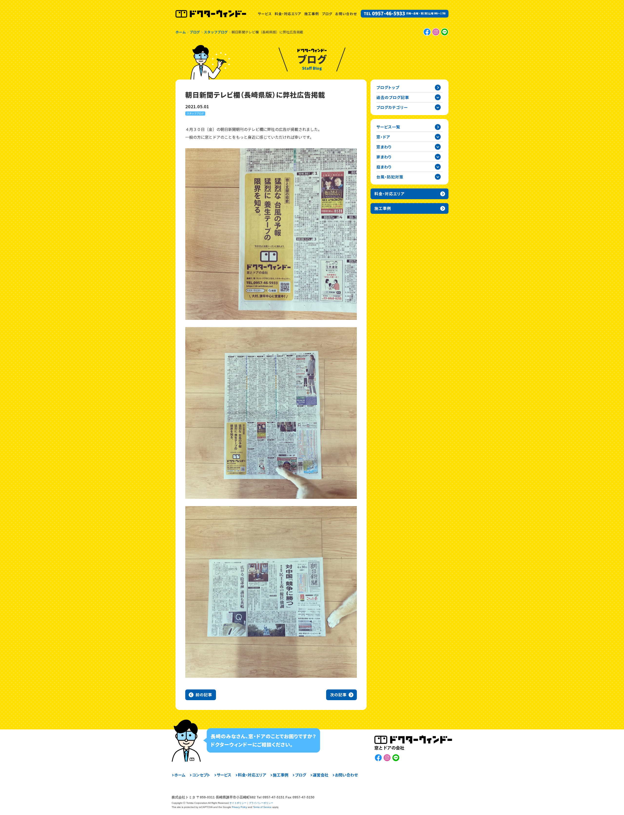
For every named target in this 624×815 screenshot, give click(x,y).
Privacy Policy (239, 807)
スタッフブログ (195, 113)
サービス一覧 (388, 127)
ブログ (327, 13)
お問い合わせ (346, 13)
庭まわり (384, 167)
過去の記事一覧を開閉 (438, 97)
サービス (265, 13)
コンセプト (201, 775)
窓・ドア (383, 137)
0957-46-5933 (388, 13)
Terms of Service (262, 807)
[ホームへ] (211, 14)
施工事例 (311, 13)
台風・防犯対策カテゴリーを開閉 (438, 177)
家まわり (384, 157)
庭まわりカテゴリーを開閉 (438, 167)
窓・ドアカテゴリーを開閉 (438, 137)
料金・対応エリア (288, 13)
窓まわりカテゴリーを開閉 (438, 147)
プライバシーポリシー (261, 803)
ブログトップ (387, 87)
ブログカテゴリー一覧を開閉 (438, 107)
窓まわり (384, 147)
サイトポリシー (237, 803)
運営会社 (320, 775)
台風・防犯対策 (389, 177)
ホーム (179, 775)
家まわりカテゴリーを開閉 (438, 157)
